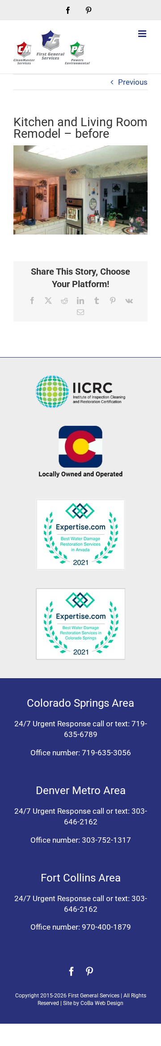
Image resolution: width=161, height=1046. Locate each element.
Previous (133, 82)
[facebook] (71, 971)
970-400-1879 (106, 926)
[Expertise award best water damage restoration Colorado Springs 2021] (80, 591)
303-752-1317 (106, 840)
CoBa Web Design (101, 1003)
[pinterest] (89, 971)
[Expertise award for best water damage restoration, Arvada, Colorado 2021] (80, 502)
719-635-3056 (106, 752)
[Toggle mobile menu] (143, 33)
